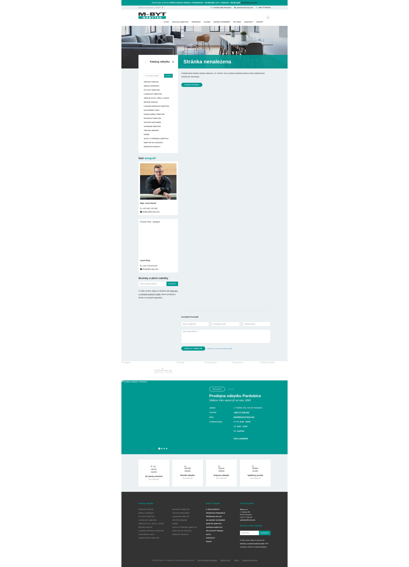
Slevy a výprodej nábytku (156, 138)
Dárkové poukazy (152, 147)
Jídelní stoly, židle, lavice (156, 98)
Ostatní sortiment (152, 122)
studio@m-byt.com (150, 269)
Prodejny (196, 22)
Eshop (209, 541)
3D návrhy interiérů (215, 520)
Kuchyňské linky (152, 110)
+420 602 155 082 (150, 208)
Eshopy (259, 22)
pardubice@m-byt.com (245, 7)
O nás (166, 22)
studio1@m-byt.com (151, 212)
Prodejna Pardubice (215, 513)
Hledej (168, 76)
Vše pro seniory (151, 130)
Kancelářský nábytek (154, 114)
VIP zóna (237, 22)
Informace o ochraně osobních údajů (219, 348)
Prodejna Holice (214, 516)
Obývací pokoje (151, 82)
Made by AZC (225, 560)
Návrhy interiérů (222, 22)
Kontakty (248, 22)
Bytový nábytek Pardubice (207, 560)
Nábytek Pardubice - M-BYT (149, 8)
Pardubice (217, 389)
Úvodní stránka (191, 85)
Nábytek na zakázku (153, 142)
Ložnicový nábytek (153, 94)
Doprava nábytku (214, 527)
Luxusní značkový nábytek (156, 106)
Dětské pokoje (151, 102)
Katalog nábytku (180, 22)
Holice (231, 389)
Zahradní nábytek (152, 126)
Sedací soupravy (151, 86)
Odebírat (172, 284)
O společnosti (213, 509)
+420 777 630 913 (264, 7)
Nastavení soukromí (249, 560)
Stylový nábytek (152, 90)
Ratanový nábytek (152, 118)
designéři (150, 158)
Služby (207, 22)
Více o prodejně (241, 438)
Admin (236, 560)
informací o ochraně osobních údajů (252, 543)
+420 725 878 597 (150, 266)
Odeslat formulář (193, 348)
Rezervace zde (249, 3)
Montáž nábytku (214, 524)
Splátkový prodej (214, 531)
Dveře (146, 134)
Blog (208, 534)
